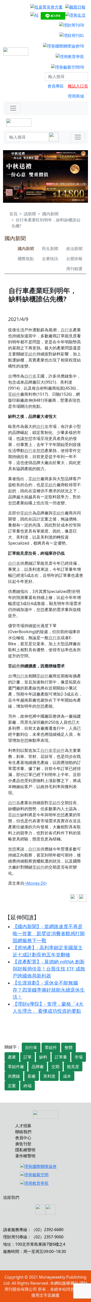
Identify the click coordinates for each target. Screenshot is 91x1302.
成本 (67, 1076)
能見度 (73, 1066)
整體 (28, 438)
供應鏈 (14, 1076)
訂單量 (61, 1057)
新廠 (32, 1076)
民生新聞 (50, 248)
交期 (55, 1066)
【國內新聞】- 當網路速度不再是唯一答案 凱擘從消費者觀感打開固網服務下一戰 (49, 933)
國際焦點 (26, 258)
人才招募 (23, 1125)
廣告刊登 (23, 1144)
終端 (28, 1085)
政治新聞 (74, 248)
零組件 (30, 354)
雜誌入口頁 (78, 86)
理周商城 (76, 96)
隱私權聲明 (25, 1150)
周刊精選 (74, 268)
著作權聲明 (25, 1156)
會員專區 (56, 86)
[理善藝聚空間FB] (67, 67)
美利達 (49, 1076)
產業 (12, 1057)
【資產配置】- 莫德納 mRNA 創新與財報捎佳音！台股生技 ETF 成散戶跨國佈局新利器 (49, 968)
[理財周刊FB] (71, 25)
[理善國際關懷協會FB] (63, 45)
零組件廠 (16, 1066)
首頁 (13, 214)
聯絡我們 (23, 1131)
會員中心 (23, 1138)
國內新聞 (50, 214)
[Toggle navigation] (13, 108)
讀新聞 (30, 214)
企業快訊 (50, 258)
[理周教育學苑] (70, 56)
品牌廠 (38, 1066)
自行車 (67, 330)
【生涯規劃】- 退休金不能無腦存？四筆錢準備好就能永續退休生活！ (49, 990)
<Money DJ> (35, 883)
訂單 (28, 1057)
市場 (79, 1057)
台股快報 (74, 258)
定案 (12, 1085)
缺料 (43, 1057)
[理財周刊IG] (71, 35)
